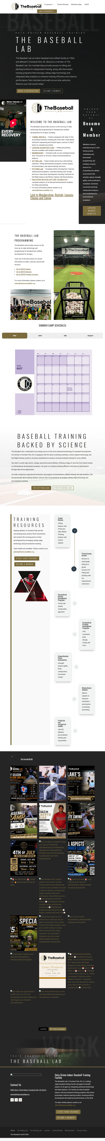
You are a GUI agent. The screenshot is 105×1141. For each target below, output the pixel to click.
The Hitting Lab (41, 488)
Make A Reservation (28, 91)
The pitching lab (63, 488)
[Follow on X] (16, 1099)
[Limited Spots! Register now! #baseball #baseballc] (23, 970)
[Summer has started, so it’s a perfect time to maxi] (52, 933)
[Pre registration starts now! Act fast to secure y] (23, 783)
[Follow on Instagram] (20, 1099)
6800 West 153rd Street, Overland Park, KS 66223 (28, 1090)
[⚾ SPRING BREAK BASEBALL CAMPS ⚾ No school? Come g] (81, 970)
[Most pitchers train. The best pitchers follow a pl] (52, 895)
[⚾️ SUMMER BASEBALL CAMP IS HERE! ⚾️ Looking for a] (81, 858)
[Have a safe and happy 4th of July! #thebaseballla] (23, 858)
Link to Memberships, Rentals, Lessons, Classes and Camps (52, 196)
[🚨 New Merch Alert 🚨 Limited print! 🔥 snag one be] (23, 895)
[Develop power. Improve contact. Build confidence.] (81, 820)
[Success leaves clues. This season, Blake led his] (81, 783)
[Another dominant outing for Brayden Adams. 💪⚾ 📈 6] (52, 783)
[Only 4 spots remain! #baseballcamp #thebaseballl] (81, 933)
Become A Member (52, 91)
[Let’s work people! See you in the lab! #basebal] (52, 1007)
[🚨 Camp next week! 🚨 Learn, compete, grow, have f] (81, 895)
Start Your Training (26, 558)
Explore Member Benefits (92, 211)
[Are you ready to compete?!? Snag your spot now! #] (52, 858)
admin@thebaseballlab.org (42, 190)
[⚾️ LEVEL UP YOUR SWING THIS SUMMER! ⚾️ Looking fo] (23, 820)
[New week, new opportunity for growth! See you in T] (23, 1007)
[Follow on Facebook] (12, 1099)
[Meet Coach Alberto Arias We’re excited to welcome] (52, 820)
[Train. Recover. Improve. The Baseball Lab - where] (23, 933)
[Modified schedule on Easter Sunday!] (52, 970)
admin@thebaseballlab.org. (25, 283)
